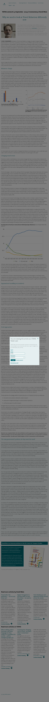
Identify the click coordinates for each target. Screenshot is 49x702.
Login (13, 360)
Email (12, 352)
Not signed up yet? (14, 362)
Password (13, 355)
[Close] (37, 338)
